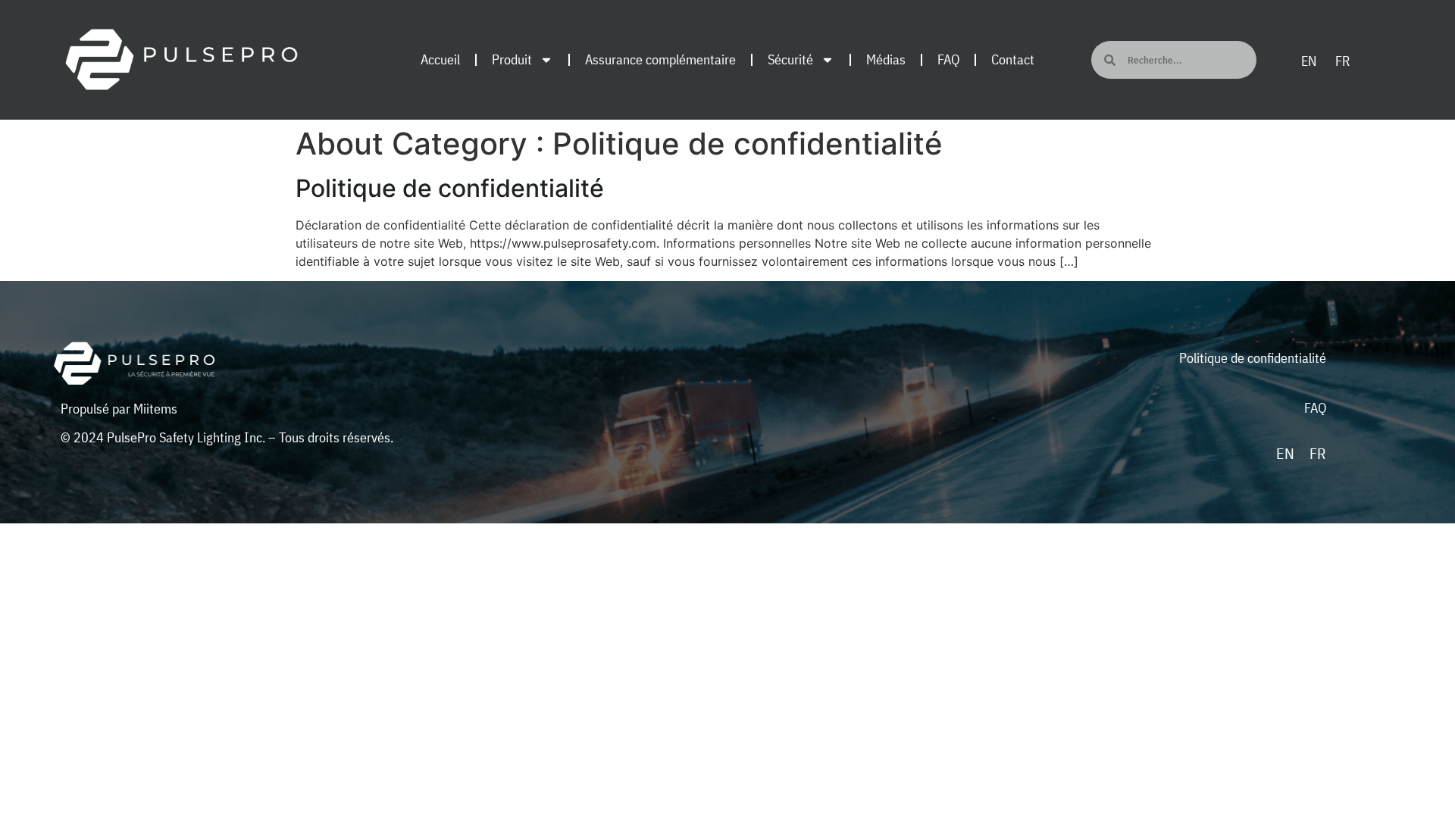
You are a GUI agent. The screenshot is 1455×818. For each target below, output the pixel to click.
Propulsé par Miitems (119, 408)
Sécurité (790, 59)
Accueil (440, 59)
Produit (512, 59)
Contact (1012, 59)
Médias (886, 59)
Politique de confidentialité (450, 188)
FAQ (948, 59)
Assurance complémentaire (660, 59)
